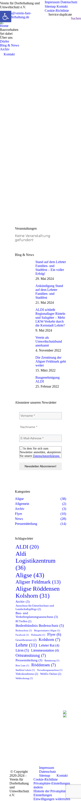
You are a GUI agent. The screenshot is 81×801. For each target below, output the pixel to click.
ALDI (27, 547)
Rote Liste (22, 665)
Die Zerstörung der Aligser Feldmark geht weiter (50, 361)
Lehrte (26, 645)
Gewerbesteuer (26, 640)
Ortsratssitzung (31, 655)
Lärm (22, 650)
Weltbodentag (24, 678)
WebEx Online (50, 673)
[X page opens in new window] (30, 740)
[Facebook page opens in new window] (30, 733)
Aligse (30, 575)
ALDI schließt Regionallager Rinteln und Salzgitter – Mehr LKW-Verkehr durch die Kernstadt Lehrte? (50, 317)
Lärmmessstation (45, 650)
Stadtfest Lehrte (25, 670)
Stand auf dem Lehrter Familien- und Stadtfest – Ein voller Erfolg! (50, 267)
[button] (52, 785)
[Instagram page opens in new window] (30, 746)
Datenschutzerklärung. (46, 456)
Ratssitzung (51, 660)
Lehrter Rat (49, 645)
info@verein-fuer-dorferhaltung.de (19, 15)
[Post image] (23, 266)
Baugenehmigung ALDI (47, 379)
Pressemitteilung (29, 660)
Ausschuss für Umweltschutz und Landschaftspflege (35, 607)
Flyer (54, 634)
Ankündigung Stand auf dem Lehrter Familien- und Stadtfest (49, 291)
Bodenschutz (24, 630)
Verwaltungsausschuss (49, 670)
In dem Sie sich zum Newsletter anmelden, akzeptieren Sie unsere (40, 452)
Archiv (23, 601)
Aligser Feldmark (38, 582)
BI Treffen (23, 621)
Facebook (22, 635)
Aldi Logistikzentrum (36, 560)
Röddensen (43, 665)
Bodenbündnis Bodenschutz (40, 626)
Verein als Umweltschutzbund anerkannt (48, 341)
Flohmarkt (38, 635)
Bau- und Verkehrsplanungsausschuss (37, 615)
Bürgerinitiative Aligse (47, 630)
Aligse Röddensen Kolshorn (38, 592)
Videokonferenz (27, 673)
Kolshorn (49, 639)
